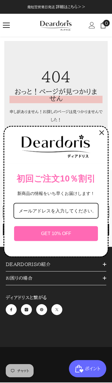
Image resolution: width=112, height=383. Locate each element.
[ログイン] (92, 25)
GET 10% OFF (56, 233)
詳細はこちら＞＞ (71, 7)
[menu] (6, 25)
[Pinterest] (41, 309)
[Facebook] (11, 309)
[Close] (102, 133)
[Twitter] (56, 309)
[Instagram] (26, 309)
